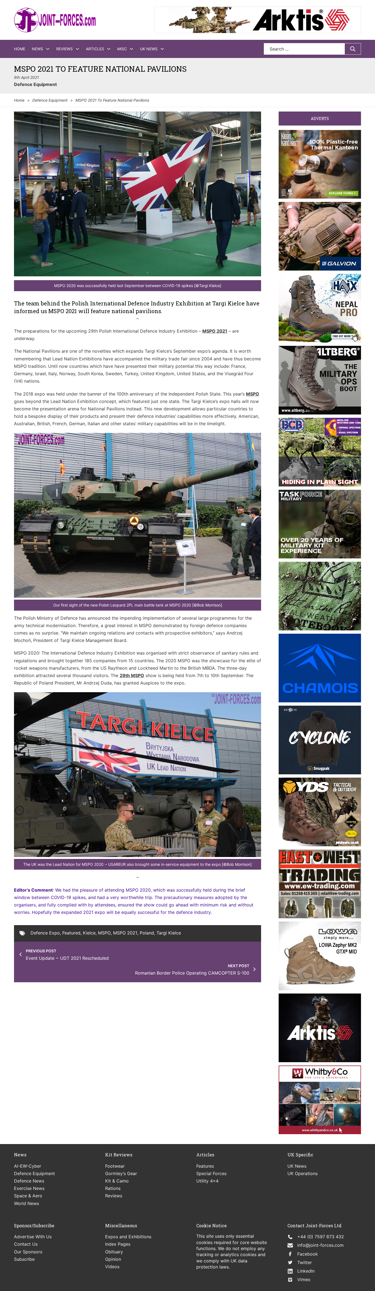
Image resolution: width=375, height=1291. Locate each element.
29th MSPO (132, 675)
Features (205, 1166)
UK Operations (302, 1173)
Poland (147, 933)
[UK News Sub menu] (162, 49)
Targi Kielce (168, 933)
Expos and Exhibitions (128, 1236)
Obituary (114, 1251)
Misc (122, 48)
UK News (149, 48)
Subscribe (24, 1259)
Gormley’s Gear (121, 1173)
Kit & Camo (117, 1181)
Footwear (115, 1166)
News (37, 48)
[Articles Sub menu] (109, 49)
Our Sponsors (28, 1251)
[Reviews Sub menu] (77, 49)
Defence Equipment (35, 84)
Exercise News (29, 1188)
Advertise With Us (33, 1236)
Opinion (113, 1259)
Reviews (64, 48)
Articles (95, 48)
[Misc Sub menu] (131, 49)
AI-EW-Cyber (27, 1166)
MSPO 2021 (214, 331)
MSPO (252, 394)
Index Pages (117, 1244)
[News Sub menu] (48, 49)
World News (26, 1203)
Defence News (29, 1181)
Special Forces (211, 1173)
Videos (112, 1266)
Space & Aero (28, 1195)
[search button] (353, 49)
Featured (71, 933)
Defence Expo (45, 933)
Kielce (89, 933)
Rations (113, 1188)
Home (19, 48)
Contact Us (26, 1244)
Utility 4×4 (207, 1181)
